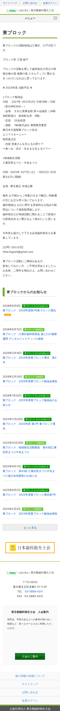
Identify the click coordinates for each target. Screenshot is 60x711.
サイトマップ (10, 3)
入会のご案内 (30, 656)
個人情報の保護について (30, 676)
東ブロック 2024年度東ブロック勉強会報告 (30, 513)
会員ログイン (50, 3)
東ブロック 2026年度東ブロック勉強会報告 (30, 381)
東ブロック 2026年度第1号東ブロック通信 (29, 310)
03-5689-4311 (34, 591)
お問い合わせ (30, 3)
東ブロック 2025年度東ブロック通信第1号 (29, 494)
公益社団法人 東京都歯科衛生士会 (30, 10)
